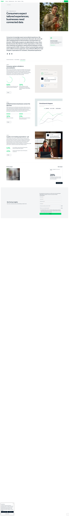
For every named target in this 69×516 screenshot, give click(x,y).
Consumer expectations (10, 59)
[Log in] (63, 1)
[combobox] (50, 206)
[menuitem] (6, 1)
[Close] (13, 504)
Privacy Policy (42, 194)
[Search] (60, 1)
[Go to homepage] (2, 1)
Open (8, 92)
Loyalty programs (22, 59)
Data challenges (16, 59)
